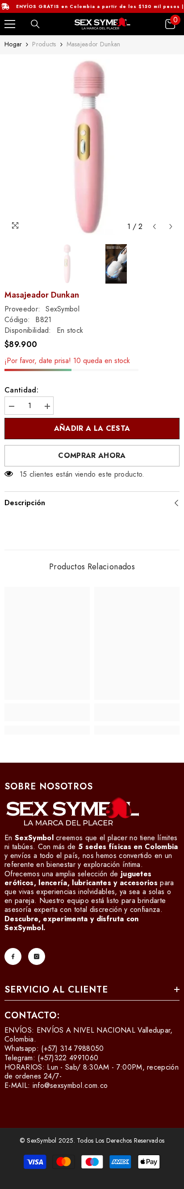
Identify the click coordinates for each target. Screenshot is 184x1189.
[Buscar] (35, 24)
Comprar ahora (91, 455)
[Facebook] (12, 956)
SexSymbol (62, 309)
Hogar (13, 44)
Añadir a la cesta (92, 428)
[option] (92, 147)
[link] (47, 712)
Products (44, 44)
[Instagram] (36, 956)
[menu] (9, 24)
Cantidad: (21, 390)
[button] (154, 226)
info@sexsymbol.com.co (70, 1085)
